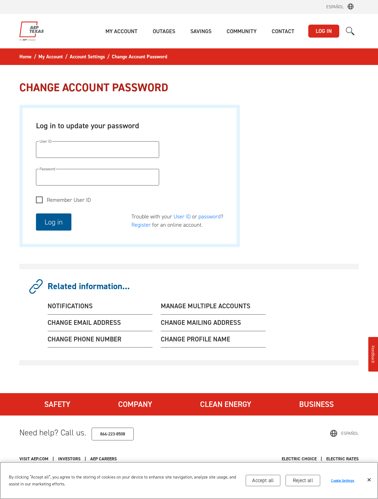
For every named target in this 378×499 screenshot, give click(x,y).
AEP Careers (103, 459)
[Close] (369, 480)
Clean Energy (225, 404)
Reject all (303, 480)
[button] (121, 31)
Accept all (263, 480)
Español (335, 7)
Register (141, 224)
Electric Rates (342, 459)
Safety (57, 404)
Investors (69, 459)
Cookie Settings (342, 480)
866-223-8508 (112, 434)
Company (135, 404)
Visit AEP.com (33, 459)
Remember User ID (69, 199)
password (209, 216)
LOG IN (324, 31)
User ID (182, 216)
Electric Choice (299, 459)
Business (316, 404)
